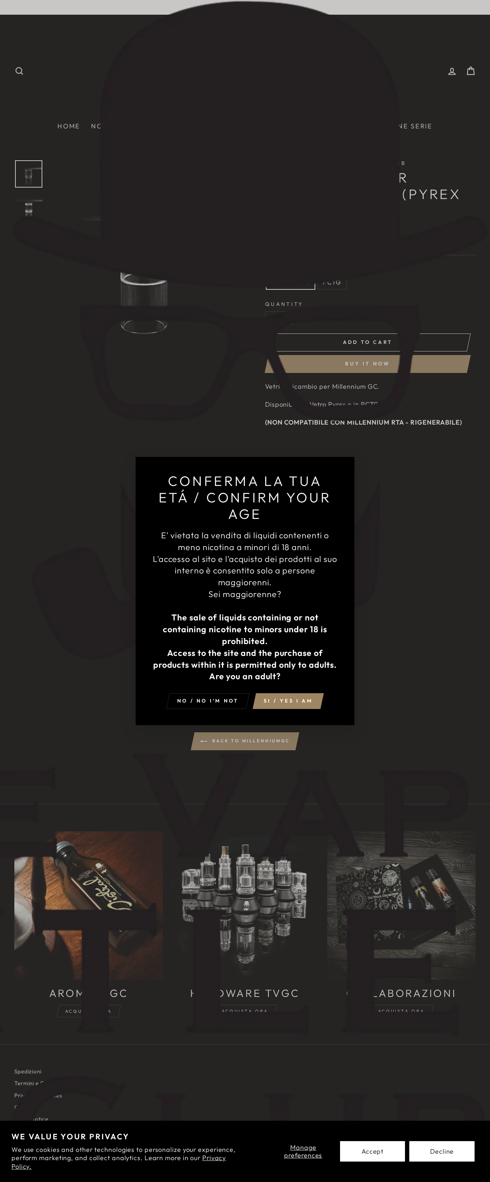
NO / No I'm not (208, 701)
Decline (442, 1151)
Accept (372, 1151)
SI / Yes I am (288, 701)
